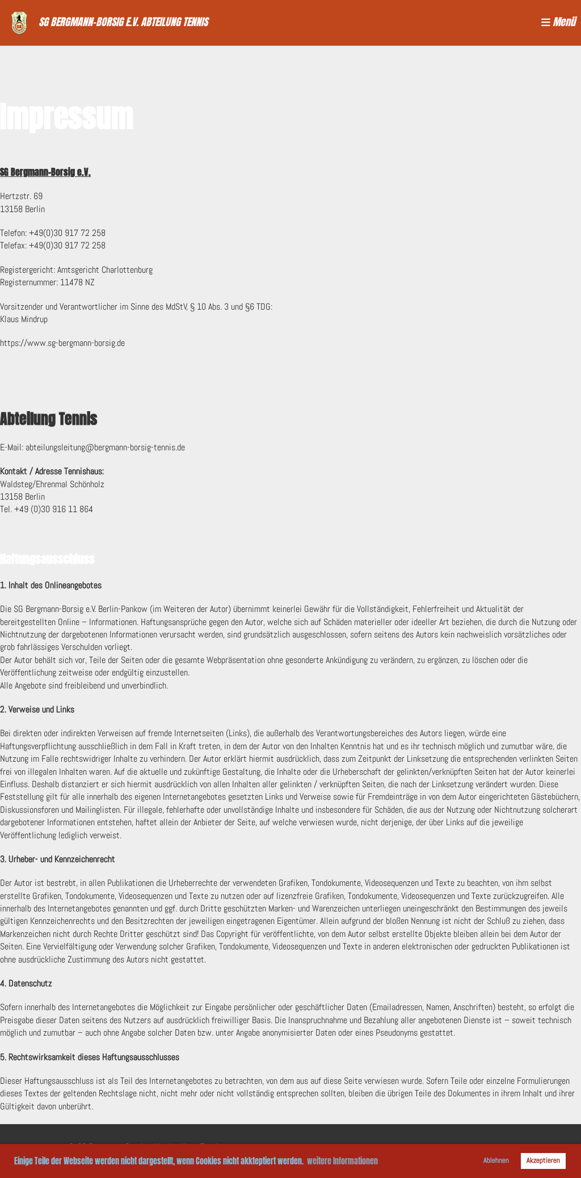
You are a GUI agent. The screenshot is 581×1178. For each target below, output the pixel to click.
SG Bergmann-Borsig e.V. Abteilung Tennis (123, 22)
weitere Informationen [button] (342, 1161)
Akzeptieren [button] (543, 1160)
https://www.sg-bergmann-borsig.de (62, 343)
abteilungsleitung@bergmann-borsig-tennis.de (105, 447)
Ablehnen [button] (496, 1160)
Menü (562, 22)
